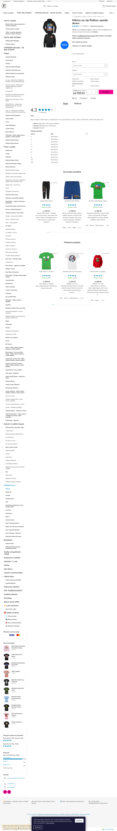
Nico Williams (10, 132)
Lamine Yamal (10, 128)
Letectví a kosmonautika (13, 573)
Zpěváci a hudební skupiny (14, 424)
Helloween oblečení (11, 587)
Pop (7, 472)
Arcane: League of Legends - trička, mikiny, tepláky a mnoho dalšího (15, 365)
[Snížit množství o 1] (88, 92)
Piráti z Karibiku (10, 287)
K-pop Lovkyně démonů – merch (15, 404)
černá (69, 227)
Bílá (87, 225)
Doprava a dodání (85, 814)
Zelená (92, 225)
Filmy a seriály (9, 147)
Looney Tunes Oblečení (12, 384)
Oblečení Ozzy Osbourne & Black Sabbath (15, 467)
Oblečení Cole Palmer (12, 143)
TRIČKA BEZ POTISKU (12, 41)
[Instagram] (9, 792)
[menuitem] (8, 13)
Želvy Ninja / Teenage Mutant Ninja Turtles (16, 276)
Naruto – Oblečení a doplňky (14, 407)
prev (31, 206)
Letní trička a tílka (11, 609)
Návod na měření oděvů (72, 814)
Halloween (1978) (11, 334)
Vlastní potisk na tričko (12, 29)
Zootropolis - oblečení (12, 420)
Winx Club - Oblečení (12, 373)
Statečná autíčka (10, 229)
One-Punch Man (10, 396)
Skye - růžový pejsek (11, 223)
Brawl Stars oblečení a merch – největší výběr (15, 506)
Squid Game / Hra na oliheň (14, 370)
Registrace (109, 1)
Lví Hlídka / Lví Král (11, 232)
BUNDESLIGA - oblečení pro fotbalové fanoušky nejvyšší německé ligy (14, 105)
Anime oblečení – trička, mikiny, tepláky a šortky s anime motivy (15, 392)
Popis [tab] (65, 103)
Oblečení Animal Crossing (13, 536)
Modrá (64, 227)
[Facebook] (5, 792)
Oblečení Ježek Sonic (12, 195)
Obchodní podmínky (19, 1)
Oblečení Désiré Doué (12, 140)
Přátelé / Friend (10, 269)
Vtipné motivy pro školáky (13, 580)
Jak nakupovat (6, 1)
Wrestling (8, 598)
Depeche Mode (10, 450)
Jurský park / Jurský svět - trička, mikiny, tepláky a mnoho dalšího (15, 359)
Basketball (8, 540)
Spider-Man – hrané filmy (13, 185)
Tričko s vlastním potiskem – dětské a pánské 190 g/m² (14, 33)
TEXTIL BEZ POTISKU (12, 37)
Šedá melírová (99, 225)
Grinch (7, 341)
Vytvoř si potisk (10, 21)
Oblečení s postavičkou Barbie (15, 198)
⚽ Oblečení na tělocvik (13, 626)
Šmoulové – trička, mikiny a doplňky (14, 300)
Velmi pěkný (6, 757)
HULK (7, 188)
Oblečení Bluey (10, 381)
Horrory (8, 328)
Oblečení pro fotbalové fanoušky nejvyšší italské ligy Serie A (15, 95)
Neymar (8, 63)
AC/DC (8, 454)
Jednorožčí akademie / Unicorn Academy (14, 312)
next (112, 206)
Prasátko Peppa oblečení (13, 256)
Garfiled (8, 305)
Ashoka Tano (9, 262)
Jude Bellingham (10, 125)
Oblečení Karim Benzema (13, 70)
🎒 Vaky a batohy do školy (13, 623)
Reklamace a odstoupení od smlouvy (48, 814)
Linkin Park (9, 457)
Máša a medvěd (10, 246)
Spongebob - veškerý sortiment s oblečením (15, 202)
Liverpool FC (9, 91)
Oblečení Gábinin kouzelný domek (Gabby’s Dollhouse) (15, 317)
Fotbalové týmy (10, 77)
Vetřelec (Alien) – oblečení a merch (16, 411)
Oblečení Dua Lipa (11, 478)
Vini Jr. (7, 122)
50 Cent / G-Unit (10, 441)
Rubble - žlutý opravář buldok (14, 216)
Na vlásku (8, 236)
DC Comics (9, 344)
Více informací (50, 823)
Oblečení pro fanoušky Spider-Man (16, 173)
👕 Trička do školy (11, 616)
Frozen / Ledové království (13, 209)
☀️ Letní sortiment (11, 606)
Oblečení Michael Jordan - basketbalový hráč (13, 547)
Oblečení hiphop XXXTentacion (14, 434)
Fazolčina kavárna (11, 242)
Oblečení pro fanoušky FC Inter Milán (14, 100)
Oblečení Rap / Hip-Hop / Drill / (15, 427)
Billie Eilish (9, 475)
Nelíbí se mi (6, 764)
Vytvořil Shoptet (109, 829)
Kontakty (62, 814)
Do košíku (106, 92)
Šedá (74, 227)
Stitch (7, 321)
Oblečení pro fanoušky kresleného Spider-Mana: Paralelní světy (15, 180)
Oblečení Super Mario (12, 160)
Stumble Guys (10, 499)
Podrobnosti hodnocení (96, 26)
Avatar (8, 154)
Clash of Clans (10, 520)
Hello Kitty (9, 324)
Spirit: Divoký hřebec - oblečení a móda (15, 377)
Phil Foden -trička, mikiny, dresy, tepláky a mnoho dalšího (15, 136)
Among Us (9, 513)
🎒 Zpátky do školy (11, 613)
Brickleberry (9, 283)
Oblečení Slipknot (11, 460)
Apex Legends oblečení (13, 530)
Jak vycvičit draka (11, 297)
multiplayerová (82, 36)
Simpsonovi (9, 150)
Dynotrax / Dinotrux (11, 249)
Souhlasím (79, 820)
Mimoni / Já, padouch (12, 337)
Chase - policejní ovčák (12, 219)
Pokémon (8, 157)
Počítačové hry (9, 485)
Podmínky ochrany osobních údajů (35, 1)
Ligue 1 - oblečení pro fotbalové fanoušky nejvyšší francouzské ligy (15, 111)
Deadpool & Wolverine (12, 191)
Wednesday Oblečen (12, 388)
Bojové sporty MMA (11, 602)
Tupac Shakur (9, 431)
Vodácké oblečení (10, 594)
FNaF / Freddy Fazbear (12, 523)
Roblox (8, 489)
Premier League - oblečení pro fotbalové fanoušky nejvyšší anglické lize (14, 86)
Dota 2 (8, 517)
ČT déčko (8, 226)
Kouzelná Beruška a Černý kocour (15, 206)
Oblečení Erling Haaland (13, 115)
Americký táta (10, 280)
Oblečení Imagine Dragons (13, 482)
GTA (7, 502)
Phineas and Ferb (11, 239)
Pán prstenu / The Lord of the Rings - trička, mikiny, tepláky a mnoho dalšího (15, 353)
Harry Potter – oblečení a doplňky (15, 265)
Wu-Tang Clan (10, 437)
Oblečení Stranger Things (13, 163)
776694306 (10, 784)
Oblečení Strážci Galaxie (13, 170)
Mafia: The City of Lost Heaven (15, 527)
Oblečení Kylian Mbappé (13, 67)
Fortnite (8, 495)
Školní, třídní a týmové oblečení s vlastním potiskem (15, 25)
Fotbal (6, 53)
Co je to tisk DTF (32, 814)
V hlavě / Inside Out (11, 290)
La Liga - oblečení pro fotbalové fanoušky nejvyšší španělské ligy (15, 80)
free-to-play (91, 36)
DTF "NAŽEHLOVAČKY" (13, 590)
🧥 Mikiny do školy (11, 619)
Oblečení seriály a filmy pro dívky (15, 308)
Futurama (8, 293)
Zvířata (6, 565)
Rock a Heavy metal (11, 447)
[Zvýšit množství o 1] (96, 92)
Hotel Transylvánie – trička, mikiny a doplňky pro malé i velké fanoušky (16, 415)
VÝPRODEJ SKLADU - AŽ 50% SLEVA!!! (14, 49)
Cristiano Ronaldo (11, 57)
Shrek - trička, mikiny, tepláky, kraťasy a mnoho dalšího (14, 348)
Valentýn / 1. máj (10, 561)
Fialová (97, 300)
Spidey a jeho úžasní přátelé (14, 177)
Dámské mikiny (10, 44)
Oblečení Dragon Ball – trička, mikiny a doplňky (14, 400)
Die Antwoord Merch (12, 444)
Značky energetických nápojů (12, 553)
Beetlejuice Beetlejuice (12, 331)
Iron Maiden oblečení (12, 464)
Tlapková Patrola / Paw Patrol (14, 213)
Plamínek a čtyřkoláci (12, 252)
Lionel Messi (9, 60)
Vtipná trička (9, 576)
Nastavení (38, 827)
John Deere (8, 569)
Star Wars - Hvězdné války (13, 259)
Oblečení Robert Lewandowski (15, 73)
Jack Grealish (9, 119)
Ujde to (5, 761)
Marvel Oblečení (10, 167)
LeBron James (10, 543)
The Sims (8, 510)
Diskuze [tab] (77, 103)
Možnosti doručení (77, 83)
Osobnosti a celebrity (12, 558)
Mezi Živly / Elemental (12, 272)
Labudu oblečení (10, 583)
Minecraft (8, 492)
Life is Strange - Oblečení (13, 533)
